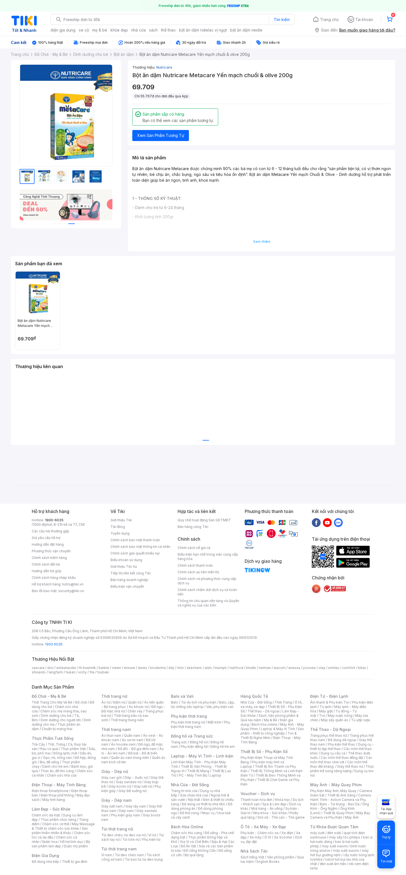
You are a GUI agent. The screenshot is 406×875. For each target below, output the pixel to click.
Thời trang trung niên (127, 720)
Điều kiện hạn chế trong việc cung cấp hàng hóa (208, 556)
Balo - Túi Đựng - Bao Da (340, 804)
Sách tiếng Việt (252, 857)
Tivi (322, 715)
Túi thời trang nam (118, 849)
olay (321, 668)
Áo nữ (105, 702)
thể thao (168, 30)
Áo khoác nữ (139, 707)
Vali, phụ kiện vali (219, 707)
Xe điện (287, 833)
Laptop (215, 775)
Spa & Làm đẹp (274, 804)
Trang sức (179, 742)
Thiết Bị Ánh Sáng (341, 795)
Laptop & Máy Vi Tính (278, 729)
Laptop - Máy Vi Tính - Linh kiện (202, 756)
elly (171, 668)
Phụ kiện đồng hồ (194, 746)
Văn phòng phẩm (280, 857)
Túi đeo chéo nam (129, 855)
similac (333, 668)
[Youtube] (327, 522)
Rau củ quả (49, 749)
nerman (265, 668)
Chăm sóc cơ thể (55, 824)
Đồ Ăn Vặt (188, 846)
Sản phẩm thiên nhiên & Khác (60, 830)
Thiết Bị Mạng (198, 771)
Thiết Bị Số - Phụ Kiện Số (264, 751)
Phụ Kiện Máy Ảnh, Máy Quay (333, 791)
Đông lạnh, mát (65, 753)
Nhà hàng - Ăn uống (267, 808)
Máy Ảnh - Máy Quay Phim (336, 784)
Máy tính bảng (53, 800)
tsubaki (103, 672)
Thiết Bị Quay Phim (338, 813)
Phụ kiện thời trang (189, 716)
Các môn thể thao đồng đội (342, 758)
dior (50, 668)
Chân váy (135, 711)
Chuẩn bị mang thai (57, 729)
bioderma (158, 668)
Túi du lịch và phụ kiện (198, 702)
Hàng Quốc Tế (254, 696)
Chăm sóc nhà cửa (62, 775)
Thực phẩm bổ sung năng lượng (342, 768)
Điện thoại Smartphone (50, 791)
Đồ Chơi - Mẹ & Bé (49, 696)
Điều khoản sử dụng (126, 560)
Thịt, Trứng (56, 744)
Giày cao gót (111, 777)
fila (91, 672)
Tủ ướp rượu (360, 720)
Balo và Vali (182, 696)
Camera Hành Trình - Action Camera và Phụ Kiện (340, 799)
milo (180, 668)
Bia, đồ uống (49, 762)
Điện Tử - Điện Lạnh (329, 696)
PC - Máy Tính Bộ (193, 775)
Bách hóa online (264, 724)
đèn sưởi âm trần (333, 864)
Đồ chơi (81, 702)
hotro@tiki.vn (72, 584)
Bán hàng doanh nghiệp (129, 580)
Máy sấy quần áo (334, 720)
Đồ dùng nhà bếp (45, 862)
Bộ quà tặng (194, 855)
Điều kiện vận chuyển (127, 586)
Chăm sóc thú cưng (186, 833)
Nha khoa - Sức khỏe (270, 813)
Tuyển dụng (120, 533)
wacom (280, 668)
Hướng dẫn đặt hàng (48, 544)
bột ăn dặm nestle (246, 30)
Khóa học (282, 800)
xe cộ (84, 30)
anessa (294, 668)
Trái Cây (38, 744)
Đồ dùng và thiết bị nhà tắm (203, 804)
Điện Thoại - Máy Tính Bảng (59, 784)
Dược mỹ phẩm (76, 846)
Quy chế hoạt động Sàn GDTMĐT (204, 520)
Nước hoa (49, 842)
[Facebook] (316, 522)
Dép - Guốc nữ (136, 777)
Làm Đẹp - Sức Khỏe (51, 809)
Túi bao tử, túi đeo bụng (144, 859)
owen (116, 668)
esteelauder (66, 668)
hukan (70, 672)
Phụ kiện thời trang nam (200, 724)
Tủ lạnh (325, 707)
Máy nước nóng (340, 715)
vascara (38, 668)
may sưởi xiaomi (335, 846)
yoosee (309, 668)
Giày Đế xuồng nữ (132, 791)
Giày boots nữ (120, 786)
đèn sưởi (334, 833)
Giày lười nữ (143, 786)
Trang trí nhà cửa (184, 791)
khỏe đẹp (119, 30)
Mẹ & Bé (270, 720)
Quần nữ (134, 702)
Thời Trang (283, 702)
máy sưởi (317, 833)
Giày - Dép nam (116, 800)
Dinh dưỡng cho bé (56, 715)
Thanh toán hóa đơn (256, 800)
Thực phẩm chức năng (58, 819)
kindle (251, 668)
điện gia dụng (63, 30)
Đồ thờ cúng (189, 813)
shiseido (39, 672)
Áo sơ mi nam (132, 740)
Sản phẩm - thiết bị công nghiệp (272, 731)
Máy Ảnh (352, 817)
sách (153, 30)
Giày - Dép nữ (114, 771)
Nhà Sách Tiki (254, 851)
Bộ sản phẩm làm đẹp (61, 844)
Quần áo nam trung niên (130, 758)
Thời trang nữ (114, 696)
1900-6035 (54, 520)
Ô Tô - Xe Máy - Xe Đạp (263, 826)
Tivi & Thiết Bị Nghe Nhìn (269, 735)
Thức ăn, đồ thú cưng (57, 771)
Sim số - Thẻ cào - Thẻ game (281, 817)
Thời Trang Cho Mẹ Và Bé (52, 702)
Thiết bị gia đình (74, 862)
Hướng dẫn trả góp (47, 571)
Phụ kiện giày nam (125, 815)
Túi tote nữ (130, 839)
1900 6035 (53, 644)
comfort (348, 668)
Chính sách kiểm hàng (49, 558)
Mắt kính (214, 722)
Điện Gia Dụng (45, 855)
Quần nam (132, 735)
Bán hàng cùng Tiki (193, 527)
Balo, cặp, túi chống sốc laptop (203, 704)
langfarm (56, 672)
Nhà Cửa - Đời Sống (190, 784)
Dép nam (126, 811)
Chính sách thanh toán (195, 565)
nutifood (236, 668)
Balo (174, 702)
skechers (194, 668)
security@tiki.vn (71, 591)
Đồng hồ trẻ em (222, 746)
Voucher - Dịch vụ (258, 793)
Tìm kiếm (282, 19)
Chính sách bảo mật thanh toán (135, 540)
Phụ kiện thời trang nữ (188, 722)
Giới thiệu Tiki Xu (123, 566)
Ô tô (267, 837)
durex (142, 668)
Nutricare (164, 67)
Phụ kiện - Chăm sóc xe (260, 833)
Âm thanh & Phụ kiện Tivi (329, 702)
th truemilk (87, 668)
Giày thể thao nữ (350, 766)
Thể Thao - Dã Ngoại (330, 729)
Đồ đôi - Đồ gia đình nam (137, 749)
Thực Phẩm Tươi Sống (52, 738)
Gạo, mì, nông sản (57, 758)
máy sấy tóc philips (344, 837)
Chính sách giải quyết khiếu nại (135, 553)
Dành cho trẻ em (55, 766)
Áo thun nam (111, 735)
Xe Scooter (283, 837)
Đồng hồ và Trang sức (192, 736)
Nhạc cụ (208, 813)
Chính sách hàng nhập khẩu (54, 577)
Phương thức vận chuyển (51, 551)
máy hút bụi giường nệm (339, 852)
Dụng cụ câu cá (333, 753)
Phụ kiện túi (151, 839)
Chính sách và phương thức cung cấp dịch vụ (207, 581)
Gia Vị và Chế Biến (194, 842)
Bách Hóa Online (187, 826)
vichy (82, 672)
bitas (362, 668)
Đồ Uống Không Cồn (199, 850)
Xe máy (255, 837)
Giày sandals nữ (128, 782)
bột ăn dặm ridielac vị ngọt (203, 30)
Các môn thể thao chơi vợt (341, 760)
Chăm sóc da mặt (46, 815)
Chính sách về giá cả (194, 548)
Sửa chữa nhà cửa (194, 795)
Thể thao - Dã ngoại (263, 711)
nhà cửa (138, 30)
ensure (129, 668)
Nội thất (194, 800)
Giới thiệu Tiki (121, 520)
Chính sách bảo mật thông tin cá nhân (140, 547)
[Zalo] (338, 522)
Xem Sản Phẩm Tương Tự (160, 135)
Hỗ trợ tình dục (71, 842)
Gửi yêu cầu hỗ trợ (46, 538)
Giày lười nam (112, 806)
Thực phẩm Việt (73, 749)
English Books (268, 862)
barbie (104, 668)
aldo (208, 668)
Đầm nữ (119, 702)
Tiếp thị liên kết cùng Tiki (130, 573)
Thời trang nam (116, 729)
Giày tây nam (135, 806)
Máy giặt (326, 711)
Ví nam (106, 855)
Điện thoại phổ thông (57, 795)
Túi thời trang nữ (117, 829)
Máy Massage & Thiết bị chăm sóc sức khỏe (63, 826)
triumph (221, 668)
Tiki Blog (117, 527)
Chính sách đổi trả (46, 564)
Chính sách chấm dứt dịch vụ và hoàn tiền (207, 592)
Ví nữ (152, 835)
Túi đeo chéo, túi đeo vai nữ (123, 835)
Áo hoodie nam (123, 744)
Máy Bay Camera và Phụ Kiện (340, 815)
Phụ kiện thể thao (341, 744)
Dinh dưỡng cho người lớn (61, 720)
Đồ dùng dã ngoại (342, 740)
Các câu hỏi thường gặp (50, 531)
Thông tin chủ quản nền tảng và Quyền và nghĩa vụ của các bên (208, 603)
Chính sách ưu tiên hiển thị (198, 572)
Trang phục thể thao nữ (328, 735)
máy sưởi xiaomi (346, 850)
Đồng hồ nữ (199, 742)
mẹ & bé (99, 30)
